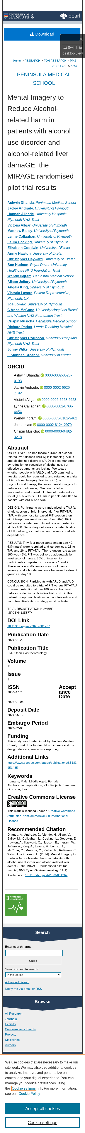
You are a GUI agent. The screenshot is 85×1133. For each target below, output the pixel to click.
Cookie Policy (29, 1094)
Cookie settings (24, 1088)
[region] (42, 1093)
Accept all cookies (42, 1108)
